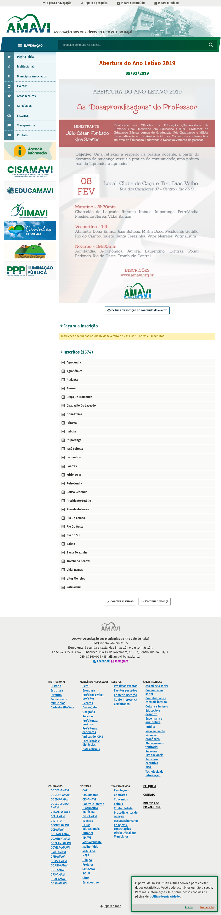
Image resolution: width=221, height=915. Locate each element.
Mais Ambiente (92, 842)
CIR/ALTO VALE (60, 812)
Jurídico (150, 727)
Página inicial (26, 57)
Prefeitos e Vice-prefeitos (93, 696)
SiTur (85, 878)
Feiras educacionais (90, 827)
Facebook (103, 661)
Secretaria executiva (151, 761)
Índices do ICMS (92, 737)
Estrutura (57, 690)
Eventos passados (125, 690)
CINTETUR (57, 821)
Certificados (121, 704)
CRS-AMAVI (58, 874)
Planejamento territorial (154, 745)
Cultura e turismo (156, 706)
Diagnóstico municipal (90, 810)
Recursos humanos (126, 821)
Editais (118, 804)
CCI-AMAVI (58, 830)
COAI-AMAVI (58, 879)
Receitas (87, 716)
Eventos (22, 86)
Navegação (33, 45)
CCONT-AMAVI (60, 825)
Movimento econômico (152, 737)
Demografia (89, 707)
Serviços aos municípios (59, 701)
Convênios (121, 799)
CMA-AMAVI (58, 852)
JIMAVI (86, 838)
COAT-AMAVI (59, 883)
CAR (85, 790)
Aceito (189, 907)
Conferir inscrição (122, 601)
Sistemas (22, 116)
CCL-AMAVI (58, 816)
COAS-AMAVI (59, 861)
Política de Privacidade (152, 805)
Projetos (87, 864)
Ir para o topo (112, 906)
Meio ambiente (155, 731)
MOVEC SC (89, 851)
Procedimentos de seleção (125, 814)
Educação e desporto (152, 712)
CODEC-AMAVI (60, 790)
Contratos (120, 795)
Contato (22, 135)
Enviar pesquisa (211, 45)
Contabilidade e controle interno (156, 700)
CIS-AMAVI (89, 799)
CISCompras (90, 795)
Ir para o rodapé (168, 3)
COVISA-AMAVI (60, 847)
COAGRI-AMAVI (60, 839)
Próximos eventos (125, 686)
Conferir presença (156, 601)
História (56, 686)
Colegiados (24, 106)
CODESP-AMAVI (61, 795)
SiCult (86, 873)
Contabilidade (123, 808)
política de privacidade (165, 896)
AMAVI (93, 32)
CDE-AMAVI (58, 870)
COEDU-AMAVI (60, 799)
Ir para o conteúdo (133, 3)
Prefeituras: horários (90, 722)
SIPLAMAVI (89, 869)
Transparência (26, 125)
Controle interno (93, 804)
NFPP (85, 855)
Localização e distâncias (91, 743)
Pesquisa (149, 786)
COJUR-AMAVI (59, 865)
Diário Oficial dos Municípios (125, 834)
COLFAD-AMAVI (60, 834)
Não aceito (207, 907)
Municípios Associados (32, 76)
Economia (88, 690)
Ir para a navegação (58, 3)
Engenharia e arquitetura (153, 720)
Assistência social (156, 686)
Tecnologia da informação (154, 773)
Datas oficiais (91, 749)
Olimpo (87, 860)
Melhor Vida (90, 847)
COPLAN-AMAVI (61, 843)
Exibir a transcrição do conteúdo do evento (139, 310)
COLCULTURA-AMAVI (60, 805)
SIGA (148, 767)
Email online (90, 882)
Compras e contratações (122, 827)
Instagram (121, 661)
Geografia (88, 712)
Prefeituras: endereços (90, 730)
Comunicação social (154, 692)
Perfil (85, 686)
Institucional (25, 66)
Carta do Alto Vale (62, 707)
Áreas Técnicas (26, 96)
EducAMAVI (89, 816)
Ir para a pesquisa (96, 3)
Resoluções (121, 790)
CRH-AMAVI (58, 856)
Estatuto (56, 695)
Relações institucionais (154, 753)
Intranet (87, 833)
